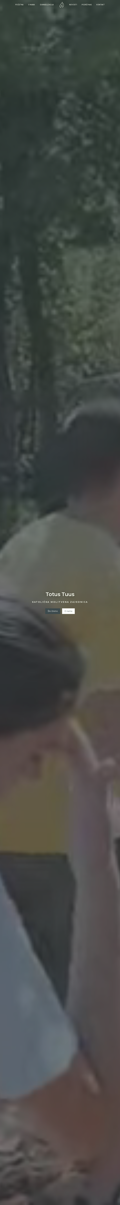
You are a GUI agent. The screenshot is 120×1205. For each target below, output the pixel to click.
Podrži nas (87, 5)
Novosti (73, 5)
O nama (31, 5)
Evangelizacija (47, 5)
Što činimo (53, 611)
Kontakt (100, 5)
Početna (19, 5)
